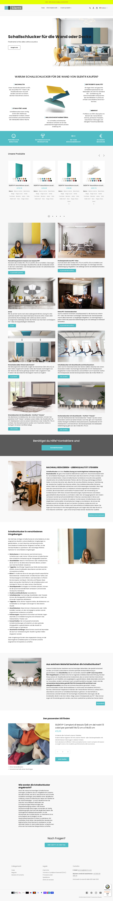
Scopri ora (14, 47)
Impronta (46, 870)
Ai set (12, 326)
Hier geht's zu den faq (56, 845)
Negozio (14, 872)
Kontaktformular (56, 448)
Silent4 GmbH (86, 897)
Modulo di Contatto (17, 875)
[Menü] (110, 885)
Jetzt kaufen (62, 759)
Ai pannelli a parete (16, 273)
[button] (103, 8)
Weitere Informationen (96, 515)
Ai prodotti (13, 377)
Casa (13, 870)
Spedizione (46, 877)
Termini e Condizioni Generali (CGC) (54, 872)
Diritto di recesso (48, 880)
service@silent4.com (85, 870)
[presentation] (99, 156)
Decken (74, 503)
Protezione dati (48, 875)
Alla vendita (64, 377)
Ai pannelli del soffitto (67, 271)
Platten (73, 480)
